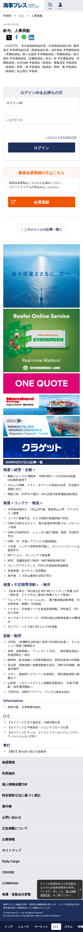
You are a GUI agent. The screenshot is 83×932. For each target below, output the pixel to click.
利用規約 (8, 773)
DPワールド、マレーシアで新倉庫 (29, 555)
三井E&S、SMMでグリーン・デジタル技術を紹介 (39, 691)
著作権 (7, 806)
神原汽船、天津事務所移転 (24, 707)
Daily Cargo (11, 861)
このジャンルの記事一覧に (43, 229)
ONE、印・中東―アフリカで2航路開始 (32, 541)
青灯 (6, 745)
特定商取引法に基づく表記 (21, 795)
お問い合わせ (11, 817)
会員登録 (41, 202)
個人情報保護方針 (15, 784)
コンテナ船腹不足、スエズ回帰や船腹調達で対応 (38, 518)
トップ (8, 926)
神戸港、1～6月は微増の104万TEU (29, 575)
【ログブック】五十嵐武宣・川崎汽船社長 (34, 722)
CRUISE (8, 872)
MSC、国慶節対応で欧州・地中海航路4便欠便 (36, 560)
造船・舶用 (12, 636)
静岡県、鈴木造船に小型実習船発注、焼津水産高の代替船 (44, 660)
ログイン (41, 148)
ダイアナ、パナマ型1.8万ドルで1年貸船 (32, 626)
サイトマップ (11, 850)
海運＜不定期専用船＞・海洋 (26, 585)
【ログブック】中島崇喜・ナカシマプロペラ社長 (38, 727)
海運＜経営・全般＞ (19, 470)
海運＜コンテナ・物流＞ (23, 503)
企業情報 (8, 839)
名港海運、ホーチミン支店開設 (27, 570)
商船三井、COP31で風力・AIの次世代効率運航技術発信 (42, 494)
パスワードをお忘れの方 (61, 137)
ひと (6, 716)
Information (13, 701)
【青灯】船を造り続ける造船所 (27, 751)
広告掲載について (15, 828)
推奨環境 (8, 762)
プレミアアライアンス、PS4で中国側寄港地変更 (38, 565)
